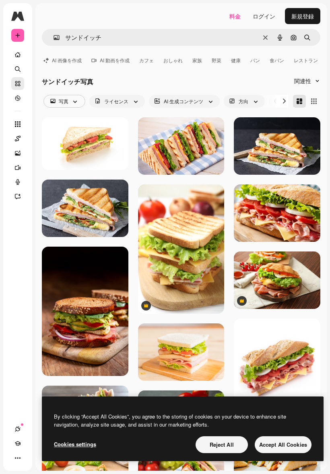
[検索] (17, 69)
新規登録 (302, 16)
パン (255, 60)
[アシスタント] (17, 196)
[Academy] (17, 443)
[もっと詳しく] (17, 98)
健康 (236, 60)
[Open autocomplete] (53, 38)
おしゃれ (173, 60)
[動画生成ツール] (17, 167)
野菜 (216, 60)
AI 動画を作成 (115, 60)
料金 (235, 16)
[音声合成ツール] (17, 182)
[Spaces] (17, 138)
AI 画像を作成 (67, 60)
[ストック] (17, 83)
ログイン (264, 16)
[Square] (313, 101)
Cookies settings (75, 444)
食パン (277, 60)
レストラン (306, 60)
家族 (197, 60)
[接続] (17, 429)
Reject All (222, 444)
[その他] (17, 458)
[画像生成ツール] (17, 153)
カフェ (146, 60)
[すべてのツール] (17, 124)
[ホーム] (17, 54)
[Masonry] (299, 101)
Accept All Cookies (283, 444)
